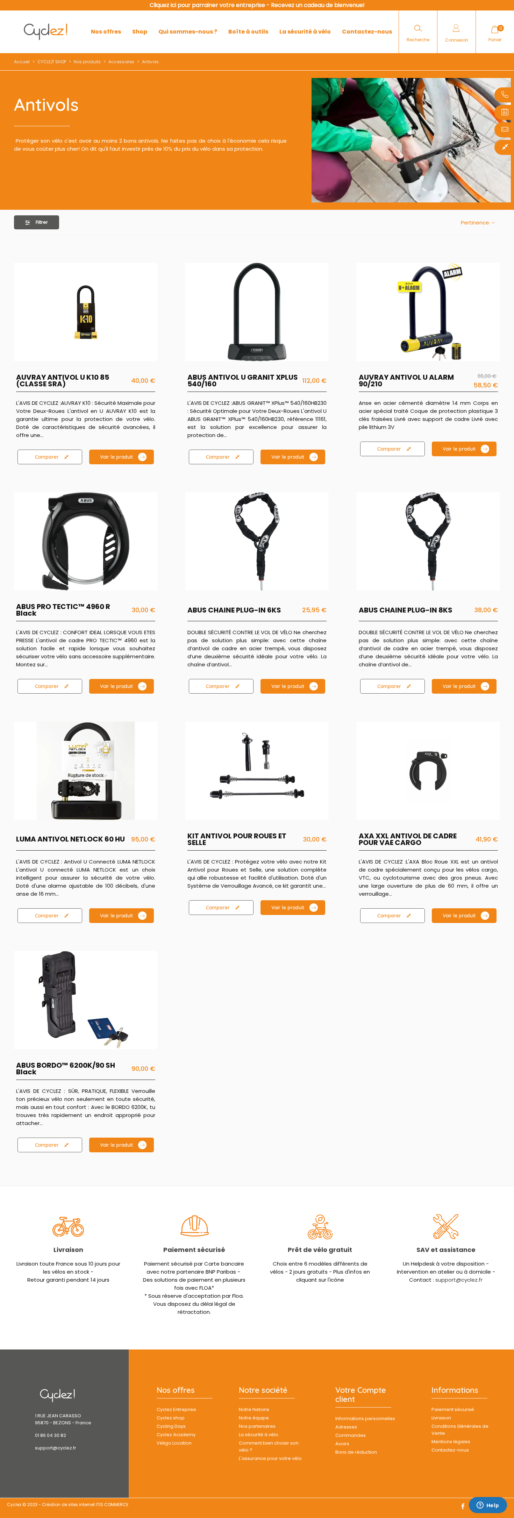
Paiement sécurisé (194, 1249)
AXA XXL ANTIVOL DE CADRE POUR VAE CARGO (408, 839)
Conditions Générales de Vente (459, 1430)
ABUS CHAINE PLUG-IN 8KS (405, 610)
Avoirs (342, 1443)
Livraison (68, 1249)
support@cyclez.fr (459, 1279)
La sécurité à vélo (305, 32)
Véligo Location (174, 1443)
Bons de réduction (356, 1452)
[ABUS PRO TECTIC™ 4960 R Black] (85, 541)
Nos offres (106, 32)
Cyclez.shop (171, 1418)
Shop (139, 32)
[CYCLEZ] (45, 32)
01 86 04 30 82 (50, 1435)
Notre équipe (254, 1418)
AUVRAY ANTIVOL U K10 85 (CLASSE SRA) (62, 380)
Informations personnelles (365, 1418)
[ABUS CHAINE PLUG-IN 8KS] (428, 541)
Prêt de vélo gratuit (320, 1249)
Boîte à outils (248, 32)
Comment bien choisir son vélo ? (269, 1446)
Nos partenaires (257, 1426)
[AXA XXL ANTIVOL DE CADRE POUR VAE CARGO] (428, 771)
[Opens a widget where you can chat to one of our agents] (488, 1506)
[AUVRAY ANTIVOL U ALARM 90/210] (428, 312)
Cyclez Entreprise (176, 1409)
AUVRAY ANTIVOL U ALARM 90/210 (406, 380)
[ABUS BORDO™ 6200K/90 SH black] (85, 1000)
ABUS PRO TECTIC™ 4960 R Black (63, 610)
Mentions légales (450, 1441)
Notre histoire (254, 1409)
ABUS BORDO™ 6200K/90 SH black (65, 1068)
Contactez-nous (367, 32)
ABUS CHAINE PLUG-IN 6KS (234, 610)
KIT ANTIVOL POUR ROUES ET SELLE (236, 839)
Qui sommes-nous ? (187, 32)
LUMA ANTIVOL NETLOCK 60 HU (70, 839)
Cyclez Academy (176, 1434)
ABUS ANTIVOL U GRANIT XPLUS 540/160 (242, 380)
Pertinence (476, 222)
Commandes (350, 1435)
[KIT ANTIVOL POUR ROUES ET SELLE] (257, 771)
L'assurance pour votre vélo (270, 1458)
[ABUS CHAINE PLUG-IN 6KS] (257, 541)
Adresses (346, 1427)
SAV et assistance (446, 1249)
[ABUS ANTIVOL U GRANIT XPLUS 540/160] (257, 312)
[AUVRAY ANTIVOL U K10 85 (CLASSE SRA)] (85, 312)
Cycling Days (171, 1426)
